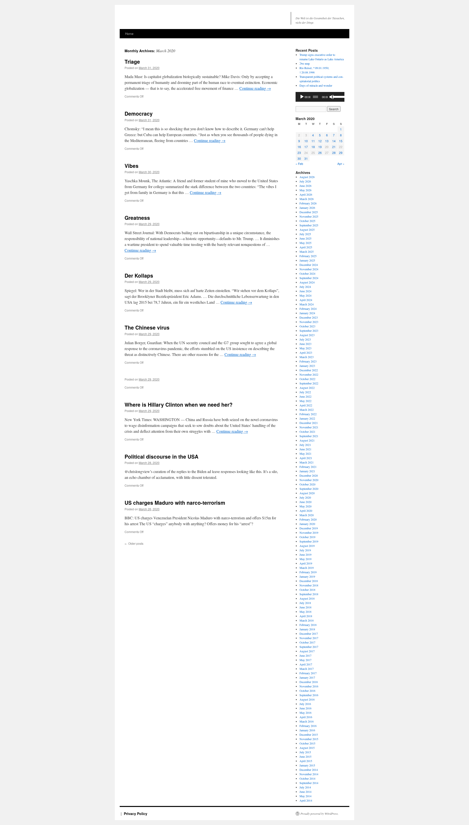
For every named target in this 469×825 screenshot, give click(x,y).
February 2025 (308, 256)
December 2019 (308, 528)
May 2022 (305, 401)
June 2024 (305, 291)
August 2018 (307, 598)
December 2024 (308, 265)
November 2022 (308, 374)
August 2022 (307, 388)
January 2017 (307, 677)
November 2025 (308, 216)
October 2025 (307, 221)
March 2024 (306, 304)
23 (299, 153)
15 (340, 141)
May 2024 (305, 295)
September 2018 (308, 594)
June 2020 (305, 502)
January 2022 (307, 418)
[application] (320, 97)
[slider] (337, 96)
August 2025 (307, 229)
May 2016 (305, 712)
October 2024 (307, 273)
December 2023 (308, 317)
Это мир (304, 63)
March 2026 (306, 199)
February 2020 (308, 519)
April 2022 (305, 405)
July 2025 (305, 234)
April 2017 (305, 664)
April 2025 (305, 247)
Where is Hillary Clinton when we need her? (179, 404)
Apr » (340, 163)
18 (313, 147)
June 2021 (305, 449)
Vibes (132, 165)
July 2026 (305, 181)
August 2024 (307, 282)
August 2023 (307, 335)
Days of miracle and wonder (315, 85)
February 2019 (308, 572)
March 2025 (306, 251)
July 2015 (305, 752)
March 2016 (306, 721)
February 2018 (308, 625)
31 (306, 158)
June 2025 (305, 238)
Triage (132, 61)
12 (320, 141)
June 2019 (305, 554)
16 (299, 147)
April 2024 (305, 300)
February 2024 (308, 309)
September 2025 (308, 225)
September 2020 (308, 489)
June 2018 (305, 607)
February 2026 (308, 203)
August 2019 (307, 546)
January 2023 (307, 366)
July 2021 (305, 445)
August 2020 (307, 493)
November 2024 (308, 269)
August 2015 (307, 748)
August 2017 (307, 651)
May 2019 (305, 559)
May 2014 (305, 796)
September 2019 (308, 541)
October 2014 (307, 778)
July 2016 (305, 704)
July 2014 (305, 787)
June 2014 (305, 792)
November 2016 (308, 686)
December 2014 (308, 770)
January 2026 (307, 208)
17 (306, 147)
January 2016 (307, 730)
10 (306, 141)
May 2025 (305, 243)
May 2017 (305, 660)
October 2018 (307, 590)
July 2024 (305, 287)
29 (340, 153)
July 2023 (305, 339)
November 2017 (308, 638)
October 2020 (307, 484)
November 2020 (308, 480)
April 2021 (305, 458)
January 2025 (307, 260)
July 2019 (305, 550)
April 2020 (305, 511)
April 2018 (305, 616)
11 (313, 141)
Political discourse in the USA (161, 456)
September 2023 (308, 330)
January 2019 (307, 576)
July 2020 (305, 497)
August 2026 (307, 177)
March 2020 (306, 515)
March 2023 (306, 357)
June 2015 (305, 756)
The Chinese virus (147, 327)
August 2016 (307, 699)
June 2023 (305, 344)
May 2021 (305, 453)
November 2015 (308, 739)
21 (334, 147)
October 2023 (307, 326)
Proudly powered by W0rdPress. (319, 813)
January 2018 (307, 629)
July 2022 (305, 392)
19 (320, 147)
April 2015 (305, 761)
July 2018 (305, 603)
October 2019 (307, 537)
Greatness (137, 217)
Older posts (134, 543)
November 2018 (308, 585)
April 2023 (305, 352)
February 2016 (308, 726)
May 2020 (305, 506)
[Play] (301, 96)
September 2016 (308, 695)
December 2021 (308, 423)
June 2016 (305, 708)
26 (320, 153)
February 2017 (308, 673)
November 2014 (308, 774)
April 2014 (305, 800)
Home (129, 33)
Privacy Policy (135, 813)
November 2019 (308, 532)
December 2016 (308, 682)
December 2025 (308, 212)
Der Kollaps (139, 275)
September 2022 (308, 383)
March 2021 (306, 462)
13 (327, 141)
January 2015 (307, 765)
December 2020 (308, 475)
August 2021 (307, 440)
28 (334, 153)
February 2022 (308, 414)
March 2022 (306, 410)
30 (299, 158)
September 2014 (308, 783)
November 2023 (308, 322)
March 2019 (306, 568)
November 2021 (308, 427)
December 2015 (308, 734)
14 (334, 141)
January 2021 (307, 471)
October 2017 (307, 642)
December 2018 (308, 581)
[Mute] (331, 96)
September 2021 (308, 436)
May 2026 (305, 190)
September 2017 (308, 647)
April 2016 (305, 717)
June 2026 (305, 186)
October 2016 (307, 691)
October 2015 (307, 743)
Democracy (139, 113)
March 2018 (306, 620)
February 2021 (308, 467)
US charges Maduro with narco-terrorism (175, 502)
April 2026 (305, 194)
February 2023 (308, 361)
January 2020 (307, 524)
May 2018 (305, 612)
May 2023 (305, 348)
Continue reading (255, 88)
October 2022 (307, 379)
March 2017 (306, 669)
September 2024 (308, 278)
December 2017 (308, 633)
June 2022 (305, 396)
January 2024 (307, 313)
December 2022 (308, 370)
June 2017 (305, 655)
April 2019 (305, 563)
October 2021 (307, 431)
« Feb (299, 163)
